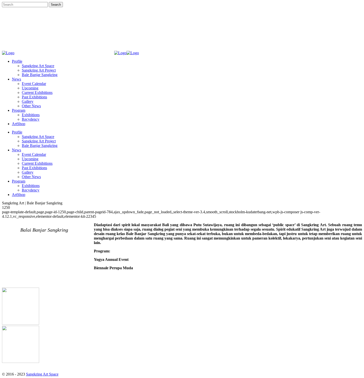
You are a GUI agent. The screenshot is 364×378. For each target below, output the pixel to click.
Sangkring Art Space (42, 374)
